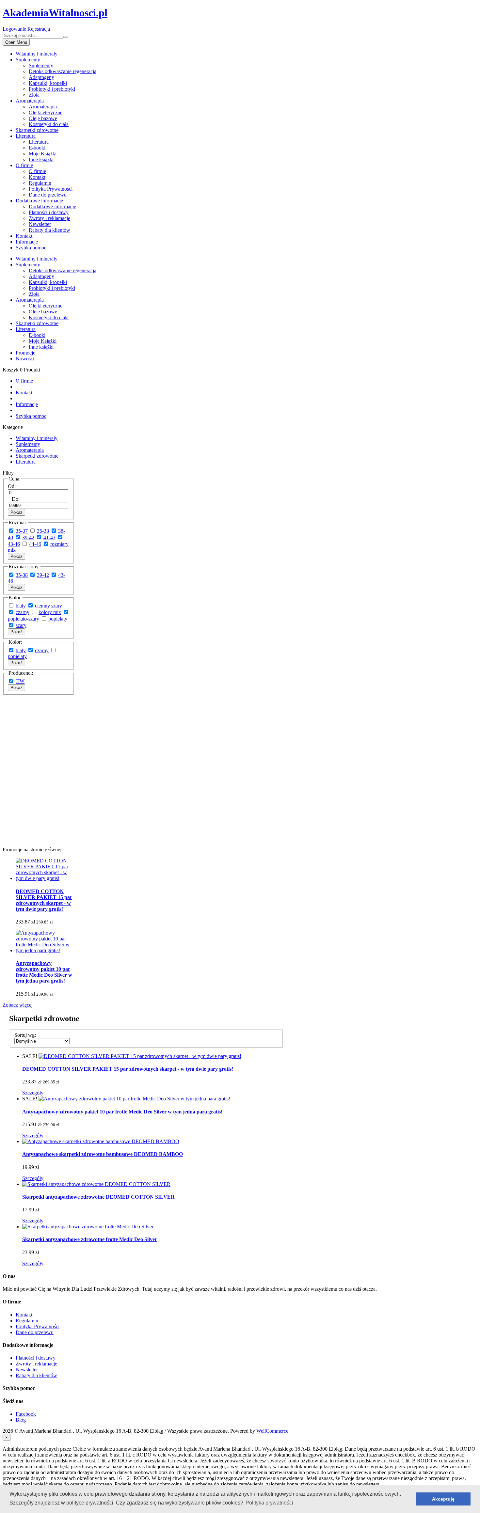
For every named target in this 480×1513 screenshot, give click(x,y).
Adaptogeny (41, 77)
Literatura (26, 136)
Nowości (25, 358)
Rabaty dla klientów (49, 230)
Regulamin (40, 183)
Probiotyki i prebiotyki (52, 89)
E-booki (37, 147)
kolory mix (50, 612)
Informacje (27, 241)
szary (21, 625)
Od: (12, 486)
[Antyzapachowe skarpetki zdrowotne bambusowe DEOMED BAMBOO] (100, 1141)
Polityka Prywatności (50, 189)
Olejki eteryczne (45, 112)
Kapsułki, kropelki (48, 83)
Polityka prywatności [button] (269, 1502)
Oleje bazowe (43, 118)
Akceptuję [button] (443, 1499)
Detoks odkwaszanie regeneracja (62, 71)
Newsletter (40, 224)
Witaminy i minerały (36, 53)
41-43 (49, 537)
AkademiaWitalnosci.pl (55, 13)
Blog (21, 1420)
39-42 (28, 537)
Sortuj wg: (25, 1035)
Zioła (34, 95)
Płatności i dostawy (49, 212)
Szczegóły (32, 1092)
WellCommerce (272, 1431)
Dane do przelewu (48, 194)
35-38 (43, 531)
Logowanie (14, 29)
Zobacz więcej (18, 1005)
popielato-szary (23, 619)
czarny (22, 612)
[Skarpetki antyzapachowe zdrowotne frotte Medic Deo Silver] (87, 1226)
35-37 (22, 531)
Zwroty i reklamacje (49, 218)
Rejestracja (38, 29)
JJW (20, 681)
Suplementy (28, 59)
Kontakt (37, 177)
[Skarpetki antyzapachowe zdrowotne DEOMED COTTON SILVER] (96, 1184)
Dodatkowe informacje (39, 200)
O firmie (24, 165)
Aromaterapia (30, 100)
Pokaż (16, 512)
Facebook (26, 1414)
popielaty (57, 619)
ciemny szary (48, 605)
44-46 (35, 544)
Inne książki (41, 159)
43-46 (14, 544)
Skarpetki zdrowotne (37, 130)
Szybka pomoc (31, 247)
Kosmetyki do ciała (49, 124)
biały (21, 605)
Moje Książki (42, 153)
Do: (16, 499)
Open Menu (16, 42)
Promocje (25, 352)
